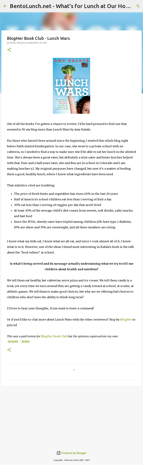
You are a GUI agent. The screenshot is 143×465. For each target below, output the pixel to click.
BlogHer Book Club (54, 336)
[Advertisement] (71, 415)
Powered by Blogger (73, 453)
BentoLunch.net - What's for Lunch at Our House (72, 6)
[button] (9, 50)
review (25, 341)
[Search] (138, 6)
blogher (13, 341)
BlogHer (126, 319)
